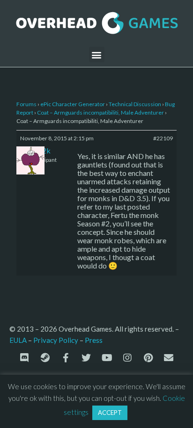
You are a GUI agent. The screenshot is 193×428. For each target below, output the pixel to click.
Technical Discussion (135, 104)
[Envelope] (168, 358)
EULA (18, 340)
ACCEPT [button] (110, 412)
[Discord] (24, 358)
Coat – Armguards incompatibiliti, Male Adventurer (100, 112)
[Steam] (45, 358)
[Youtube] (106, 358)
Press (94, 339)
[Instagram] (127, 358)
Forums (26, 104)
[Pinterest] (148, 358)
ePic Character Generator (72, 104)
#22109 (163, 138)
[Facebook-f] (65, 358)
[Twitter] (86, 358)
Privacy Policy (55, 340)
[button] (96, 54)
